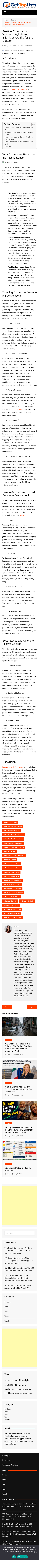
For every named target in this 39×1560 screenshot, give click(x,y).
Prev (8, 1007)
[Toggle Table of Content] (32, 124)
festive (22, 515)
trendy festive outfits (12, 913)
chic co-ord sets (11, 822)
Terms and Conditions (10, 1465)
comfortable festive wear (14, 843)
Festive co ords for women (13, 767)
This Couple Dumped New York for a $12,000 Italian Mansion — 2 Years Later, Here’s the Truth (18, 1250)
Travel (6, 1316)
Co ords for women (12, 831)
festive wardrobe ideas (13, 880)
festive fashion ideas (12, 864)
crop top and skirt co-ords (14, 847)
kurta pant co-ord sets (13, 888)
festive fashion (10, 859)
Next (30, 1007)
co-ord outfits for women (14, 835)
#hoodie (15, 1380)
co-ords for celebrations (13, 839)
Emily (6, 46)
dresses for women (19, 89)
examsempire (22, 1385)
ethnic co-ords (10, 851)
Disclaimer (6, 1460)
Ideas (6, 1307)
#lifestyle (24, 1380)
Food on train (19, 1390)
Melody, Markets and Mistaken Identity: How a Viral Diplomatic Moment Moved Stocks (19, 1129)
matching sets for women (14, 893)
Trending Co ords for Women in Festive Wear (19, 133)
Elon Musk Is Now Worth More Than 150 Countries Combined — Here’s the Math (19, 1269)
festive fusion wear (12, 872)
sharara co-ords (27, 901)
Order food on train (21, 1393)
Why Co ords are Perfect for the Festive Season (19, 129)
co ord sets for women (13, 826)
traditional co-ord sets (13, 909)
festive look (18, 409)
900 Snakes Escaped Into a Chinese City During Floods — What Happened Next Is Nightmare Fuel (18, 1260)
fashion (9, 1389)
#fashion (7, 1380)
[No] (36, 1552)
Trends (7, 1321)
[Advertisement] (19, 1205)
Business (30, 46)
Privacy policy (22, 1557)
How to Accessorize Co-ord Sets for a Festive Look (19, 138)
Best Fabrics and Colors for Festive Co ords (19, 143)
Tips (6, 1311)
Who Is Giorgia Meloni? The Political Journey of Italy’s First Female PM (19, 1089)
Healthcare (9, 1393)
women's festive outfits (13, 917)
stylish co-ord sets (11, 905)
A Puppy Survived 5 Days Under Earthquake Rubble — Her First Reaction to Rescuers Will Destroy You (18, 1278)
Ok (14, 1557)
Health (28, 1389)
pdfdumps (30, 1393)
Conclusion (9, 146)
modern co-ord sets (12, 897)
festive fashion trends (13, 868)
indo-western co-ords (12, 884)
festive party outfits (12, 876)
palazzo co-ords (11, 901)
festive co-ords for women (14, 855)
